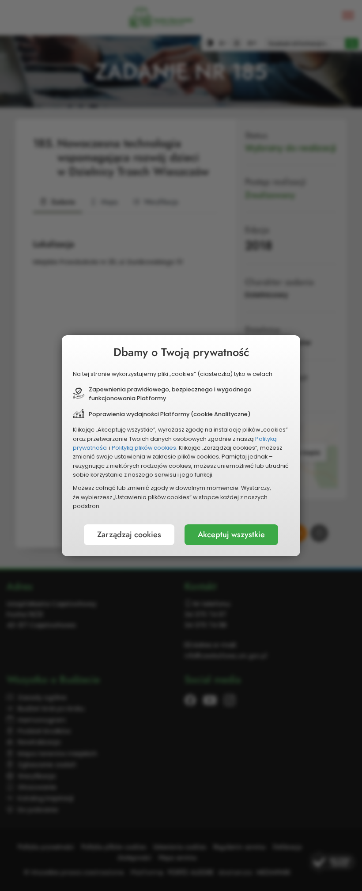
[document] (181, 445)
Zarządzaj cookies (129, 534)
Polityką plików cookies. (144, 447)
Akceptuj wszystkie (231, 534)
